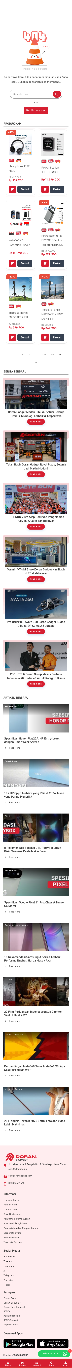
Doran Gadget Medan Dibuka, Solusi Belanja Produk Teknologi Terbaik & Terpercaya (36, 403)
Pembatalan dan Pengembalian (21, 1228)
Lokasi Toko (10, 1209)
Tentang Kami (11, 1200)
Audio (7, 816)
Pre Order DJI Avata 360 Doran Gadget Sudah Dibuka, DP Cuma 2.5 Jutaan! (36, 613)
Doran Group (10, 1298)
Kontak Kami (11, 1204)
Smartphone (11, 707)
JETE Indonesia (12, 1316)
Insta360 (18, 1035)
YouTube (8, 1280)
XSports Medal (11, 1324)
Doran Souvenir (12, 1303)
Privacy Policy (11, 1237)
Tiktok (7, 1285)
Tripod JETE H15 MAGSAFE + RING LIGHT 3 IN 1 (52, 314)
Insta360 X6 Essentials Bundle (19, 242)
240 (52, 354)
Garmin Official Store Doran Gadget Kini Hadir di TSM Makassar (36, 560)
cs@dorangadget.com (20, 1176)
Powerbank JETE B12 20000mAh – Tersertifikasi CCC (52, 240)
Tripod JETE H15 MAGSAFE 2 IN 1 (18, 315)
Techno (18, 1089)
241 (61, 354)
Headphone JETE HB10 (19, 168)
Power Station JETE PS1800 (50, 170)
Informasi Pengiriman (15, 1223)
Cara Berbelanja (12, 1214)
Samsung (9, 925)
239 (44, 354)
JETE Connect (11, 1320)
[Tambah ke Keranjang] (12, 189)
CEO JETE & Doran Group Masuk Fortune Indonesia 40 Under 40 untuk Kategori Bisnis (36, 665)
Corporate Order (12, 1233)
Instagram (9, 1256)
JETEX (7, 1311)
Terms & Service (13, 1242)
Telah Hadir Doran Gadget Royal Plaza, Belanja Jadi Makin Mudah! (36, 455)
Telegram (9, 1275)
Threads (8, 1261)
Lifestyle (9, 980)
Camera (9, 1035)
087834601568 (16, 1183)
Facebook (9, 1266)
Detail (25, 189)
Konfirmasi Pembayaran (17, 1219)
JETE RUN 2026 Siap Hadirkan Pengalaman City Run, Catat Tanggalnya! (36, 508)
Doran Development (14, 1307)
